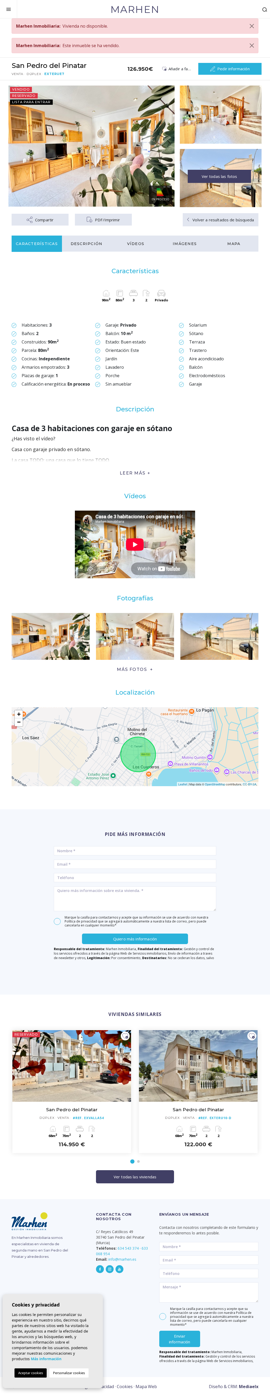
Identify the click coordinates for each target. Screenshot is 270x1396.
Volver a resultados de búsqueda (222, 219)
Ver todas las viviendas (135, 1176)
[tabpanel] (71, 1091)
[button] (135, 669)
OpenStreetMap (215, 784)
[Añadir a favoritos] (125, 1035)
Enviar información (179, 1338)
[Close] (251, 26)
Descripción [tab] (87, 243)
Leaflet (182, 784)
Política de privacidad (81, 921)
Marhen (135, 9)
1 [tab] (132, 1161)
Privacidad (104, 1386)
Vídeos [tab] (135, 243)
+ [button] (19, 714)
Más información (46, 1358)
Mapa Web (146, 1386)
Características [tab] (37, 243)
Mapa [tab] (233, 243)
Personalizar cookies (69, 1372)
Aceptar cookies (30, 1372)
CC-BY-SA (249, 784)
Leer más (133, 473)
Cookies (125, 1386)
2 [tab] (138, 1161)
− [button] (19, 722)
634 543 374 (128, 1248)
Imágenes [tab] (185, 243)
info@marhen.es (122, 1259)
